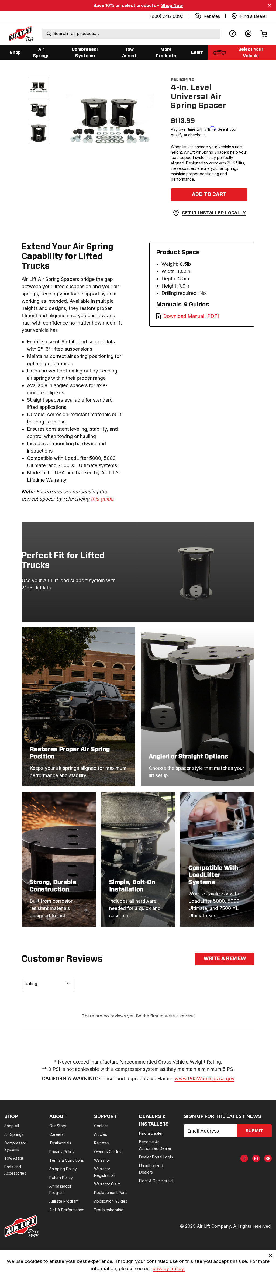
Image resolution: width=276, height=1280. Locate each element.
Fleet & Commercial (156, 1180)
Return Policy (61, 1177)
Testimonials (60, 1143)
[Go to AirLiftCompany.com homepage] (21, 1226)
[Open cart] (263, 33)
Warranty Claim (107, 1184)
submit (254, 1131)
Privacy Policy (61, 1151)
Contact (101, 1125)
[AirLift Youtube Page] (268, 1158)
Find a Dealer (151, 1133)
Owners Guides (107, 1151)
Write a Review (225, 958)
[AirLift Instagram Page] (256, 1158)
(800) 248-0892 (166, 16)
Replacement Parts (110, 1192)
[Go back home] (21, 34)
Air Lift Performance (66, 1209)
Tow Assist (13, 1158)
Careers (56, 1134)
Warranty (102, 1160)
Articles (100, 1134)
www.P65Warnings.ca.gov (204, 1078)
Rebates (101, 1143)
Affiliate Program (63, 1201)
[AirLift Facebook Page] (244, 1158)
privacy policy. (169, 1268)
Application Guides (110, 1201)
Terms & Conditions (66, 1160)
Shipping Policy (63, 1169)
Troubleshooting (108, 1209)
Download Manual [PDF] (191, 316)
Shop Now (172, 5)
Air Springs (13, 1134)
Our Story (57, 1125)
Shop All (11, 1125)
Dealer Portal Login (156, 1157)
